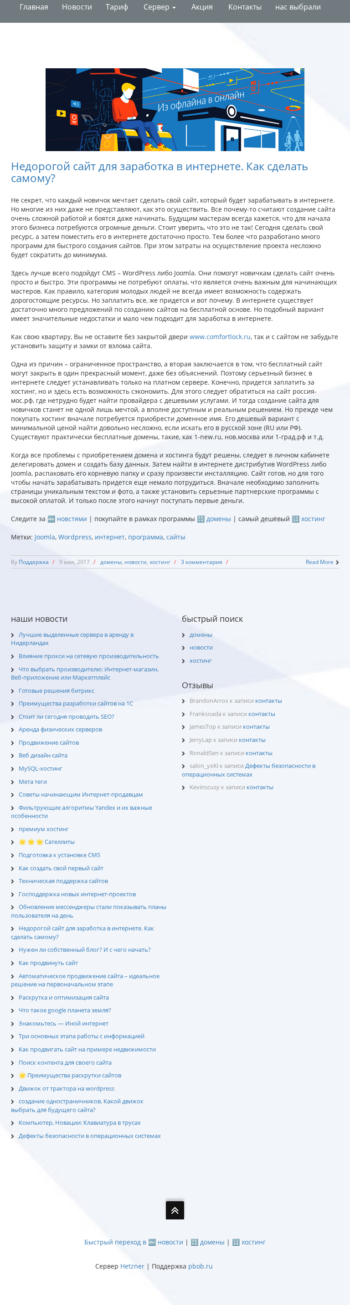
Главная (33, 7)
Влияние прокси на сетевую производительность (89, 656)
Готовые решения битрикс (56, 690)
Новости (77, 7)
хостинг (159, 562)
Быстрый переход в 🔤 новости (133, 1242)
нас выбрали (298, 7)
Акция (201, 7)
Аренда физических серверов (60, 729)
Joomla (45, 537)
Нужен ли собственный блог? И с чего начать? (85, 949)
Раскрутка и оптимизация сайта (64, 997)
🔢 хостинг (308, 518)
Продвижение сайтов (49, 742)
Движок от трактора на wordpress (66, 1088)
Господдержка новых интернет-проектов (77, 894)
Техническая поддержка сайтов (63, 881)
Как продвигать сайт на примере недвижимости (87, 1049)
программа (145, 537)
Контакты (244, 7)
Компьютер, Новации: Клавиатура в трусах (80, 1122)
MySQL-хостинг (40, 768)
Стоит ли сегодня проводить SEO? (66, 716)
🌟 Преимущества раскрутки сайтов (70, 1075)
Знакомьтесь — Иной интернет (63, 1023)
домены (111, 562)
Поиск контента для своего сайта (65, 1062)
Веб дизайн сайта (43, 755)
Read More (320, 562)
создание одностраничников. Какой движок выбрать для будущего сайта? (77, 1105)
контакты (268, 700)
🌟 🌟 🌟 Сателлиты (47, 842)
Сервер (156, 7)
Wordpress (75, 537)
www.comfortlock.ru (220, 336)
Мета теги (33, 781)
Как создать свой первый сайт (61, 868)
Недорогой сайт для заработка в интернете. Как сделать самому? (159, 171)
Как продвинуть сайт (48, 963)
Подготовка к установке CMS (59, 855)
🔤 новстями (67, 518)
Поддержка (34, 562)
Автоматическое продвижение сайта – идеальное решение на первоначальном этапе (85, 980)
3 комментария (201, 562)
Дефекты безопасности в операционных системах (90, 1136)
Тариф (117, 7)
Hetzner (132, 1266)
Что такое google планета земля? (65, 1010)
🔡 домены (214, 518)
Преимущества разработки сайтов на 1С (76, 703)
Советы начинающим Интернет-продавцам (81, 794)
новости (135, 562)
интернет (110, 537)
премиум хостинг (44, 829)
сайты (175, 537)
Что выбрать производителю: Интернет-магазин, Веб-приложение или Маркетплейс (85, 673)
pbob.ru (200, 1266)
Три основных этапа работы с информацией (81, 1036)
